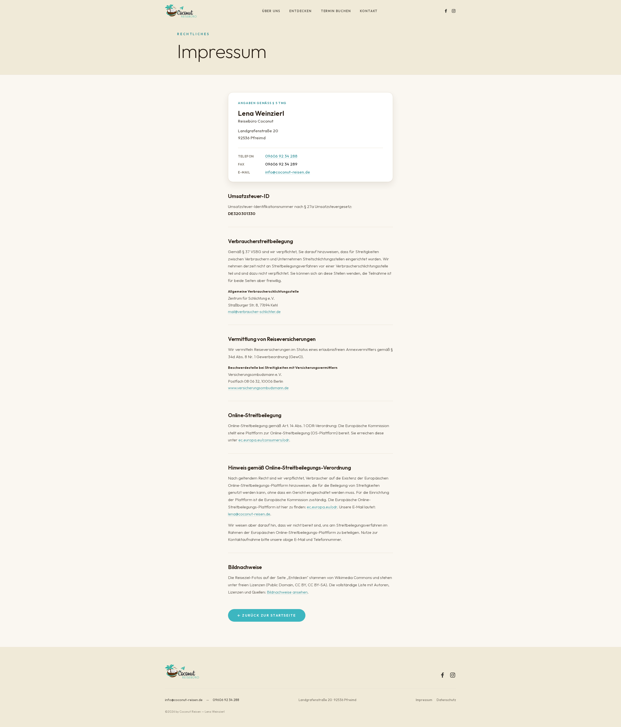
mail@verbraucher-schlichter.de (254, 311)
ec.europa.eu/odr (322, 506)
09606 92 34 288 (281, 155)
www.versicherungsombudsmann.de (258, 387)
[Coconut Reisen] (180, 10)
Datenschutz (446, 700)
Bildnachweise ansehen (287, 592)
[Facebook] (445, 10)
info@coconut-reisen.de (287, 171)
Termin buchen (336, 11)
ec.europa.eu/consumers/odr (263, 439)
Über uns (271, 11)
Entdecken (300, 11)
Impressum (424, 700)
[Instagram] (453, 10)
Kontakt (369, 11)
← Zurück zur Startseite (266, 615)
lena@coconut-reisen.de (249, 513)
